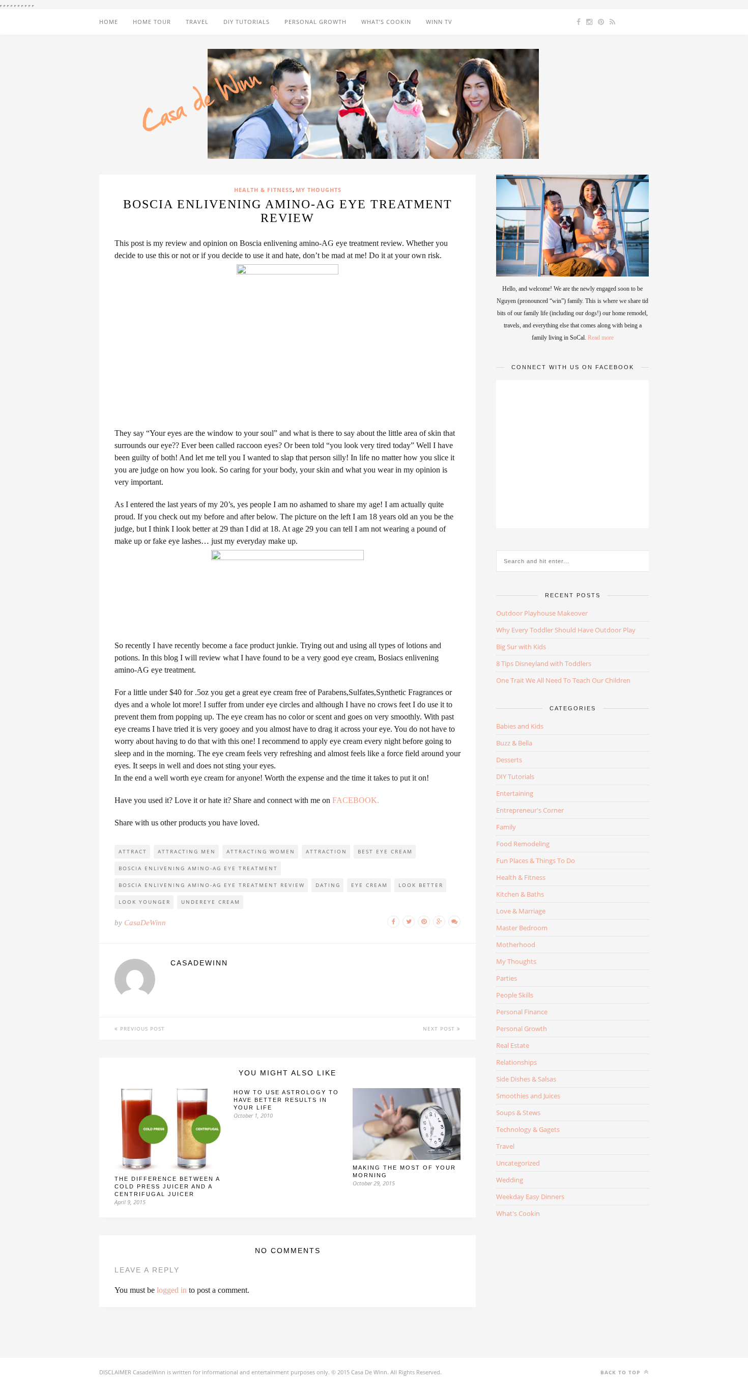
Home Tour (152, 21)
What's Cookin (518, 1213)
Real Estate (512, 1045)
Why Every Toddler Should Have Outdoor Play (566, 629)
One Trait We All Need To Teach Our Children (563, 680)
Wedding (509, 1179)
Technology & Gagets (528, 1129)
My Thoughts (318, 189)
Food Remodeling (523, 843)
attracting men (187, 851)
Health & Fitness (263, 189)
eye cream (369, 885)
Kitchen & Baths (520, 894)
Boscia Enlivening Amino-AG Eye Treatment (198, 868)
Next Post (440, 1028)
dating (327, 885)
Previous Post (141, 1028)
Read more (601, 337)
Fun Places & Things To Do (535, 860)
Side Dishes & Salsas (526, 1079)
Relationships (516, 1062)
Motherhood (515, 944)
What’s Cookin (386, 21)
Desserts (509, 759)
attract (133, 851)
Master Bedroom (522, 927)
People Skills (514, 995)
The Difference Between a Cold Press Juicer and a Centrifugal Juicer (167, 1186)
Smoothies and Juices (528, 1095)
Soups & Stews (518, 1112)
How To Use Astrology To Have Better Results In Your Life (286, 1100)
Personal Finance (522, 1011)
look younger (144, 901)
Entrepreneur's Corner (530, 810)
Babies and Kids (519, 726)
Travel (197, 21)
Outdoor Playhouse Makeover (542, 613)
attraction (326, 851)
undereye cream (210, 901)
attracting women (260, 851)
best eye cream (385, 851)
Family (506, 826)
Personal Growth (315, 21)
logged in (172, 1290)
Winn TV (439, 21)
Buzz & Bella (514, 742)
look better (420, 885)
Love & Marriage (520, 911)
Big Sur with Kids (521, 646)
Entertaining (514, 793)
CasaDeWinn (145, 923)
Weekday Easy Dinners (530, 1196)
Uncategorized (518, 1163)
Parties (506, 978)
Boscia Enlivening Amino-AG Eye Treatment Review (212, 885)
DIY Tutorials (246, 21)
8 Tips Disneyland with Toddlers (543, 663)
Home (108, 21)
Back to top (621, 1372)
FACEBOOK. (355, 800)
